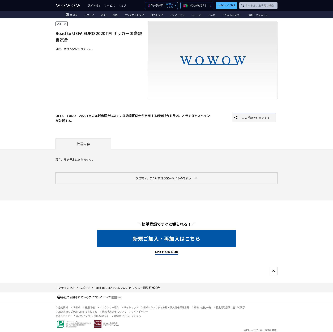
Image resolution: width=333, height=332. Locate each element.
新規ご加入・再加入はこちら (166, 238)
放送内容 (83, 143)
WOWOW (68, 5)
